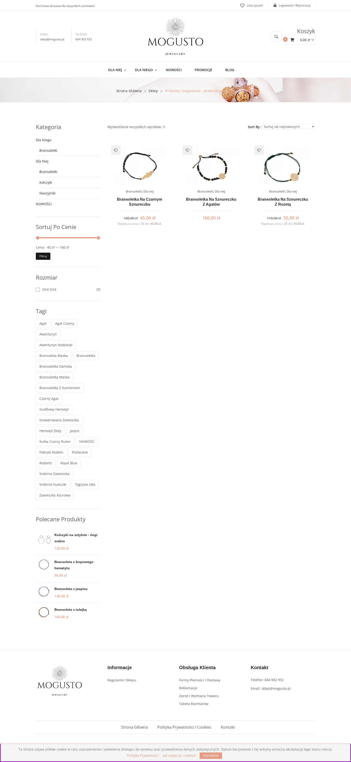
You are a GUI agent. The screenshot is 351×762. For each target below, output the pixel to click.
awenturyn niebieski (56, 345)
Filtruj (43, 256)
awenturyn (48, 334)
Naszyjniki (47, 193)
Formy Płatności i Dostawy (199, 680)
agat (43, 323)
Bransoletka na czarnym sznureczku (139, 202)
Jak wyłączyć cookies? (179, 755)
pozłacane (80, 452)
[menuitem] (117, 70)
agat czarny (64, 323)
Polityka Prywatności (143, 755)
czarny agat (48, 398)
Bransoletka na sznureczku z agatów (211, 202)
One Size (49, 289)
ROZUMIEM (210, 756)
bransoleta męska (53, 355)
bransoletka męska (54, 377)
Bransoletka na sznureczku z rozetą (283, 202)
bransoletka (85, 355)
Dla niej (42, 161)
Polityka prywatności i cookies (184, 727)
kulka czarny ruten (55, 441)
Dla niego (43, 140)
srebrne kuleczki (52, 484)
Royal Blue (68, 463)
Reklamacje (188, 688)
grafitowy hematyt (54, 409)
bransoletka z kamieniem (59, 388)
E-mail (44, 34)
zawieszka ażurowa (54, 495)
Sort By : (255, 127)
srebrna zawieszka (54, 473)
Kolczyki (45, 182)
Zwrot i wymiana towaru (199, 696)
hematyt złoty (50, 430)
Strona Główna (134, 727)
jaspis (74, 430)
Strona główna (129, 91)
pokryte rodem (51, 452)
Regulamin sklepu (121, 680)
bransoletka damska (55, 366)
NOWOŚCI (44, 204)
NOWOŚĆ (86, 441)
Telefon (81, 34)
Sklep (153, 91)
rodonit (45, 463)
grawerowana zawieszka (59, 420)
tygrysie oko (85, 484)
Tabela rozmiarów (193, 703)
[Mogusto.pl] (175, 36)
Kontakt (228, 727)
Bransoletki (48, 150)
